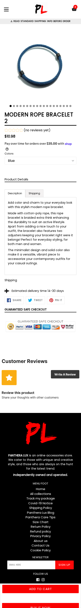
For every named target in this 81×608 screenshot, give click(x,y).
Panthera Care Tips (40, 517)
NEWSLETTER (40, 557)
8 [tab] (34, 106)
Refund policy (40, 531)
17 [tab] (64, 106)
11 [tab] (44, 106)
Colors (9, 154)
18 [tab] (67, 106)
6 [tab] (27, 106)
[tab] (15, 193)
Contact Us (40, 545)
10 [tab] (40, 106)
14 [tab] (54, 106)
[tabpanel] (40, 66)
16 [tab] (60, 106)
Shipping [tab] (34, 193)
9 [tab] (37, 106)
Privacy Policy (40, 536)
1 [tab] (11, 106)
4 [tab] (21, 106)
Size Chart (41, 522)
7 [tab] (30, 106)
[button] (27, 131)
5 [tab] (24, 106)
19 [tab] (70, 106)
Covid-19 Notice (40, 503)
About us (41, 541)
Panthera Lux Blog (40, 512)
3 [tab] (17, 106)
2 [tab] (14, 106)
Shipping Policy (40, 508)
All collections (40, 494)
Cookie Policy (40, 550)
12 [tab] (47, 106)
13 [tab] (50, 106)
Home (40, 489)
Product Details (16, 179)
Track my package (40, 498)
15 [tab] (57, 106)
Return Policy (40, 526)
